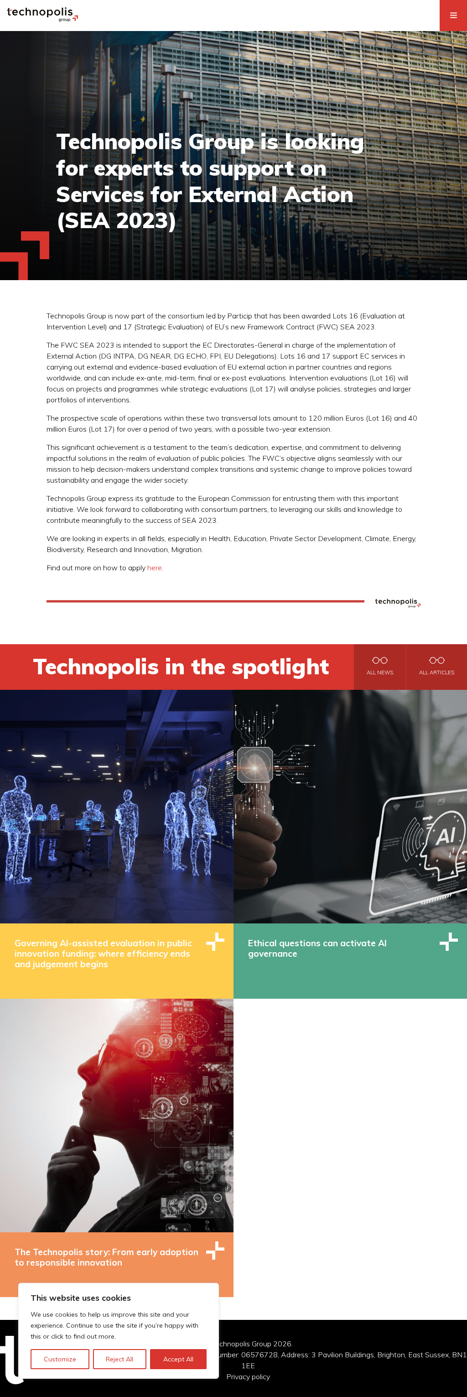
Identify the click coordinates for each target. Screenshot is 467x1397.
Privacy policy (248, 1376)
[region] (118, 1331)
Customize (60, 1359)
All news (380, 672)
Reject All (119, 1359)
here (154, 567)
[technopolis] (42, 19)
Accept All (178, 1359)
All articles (436, 672)
